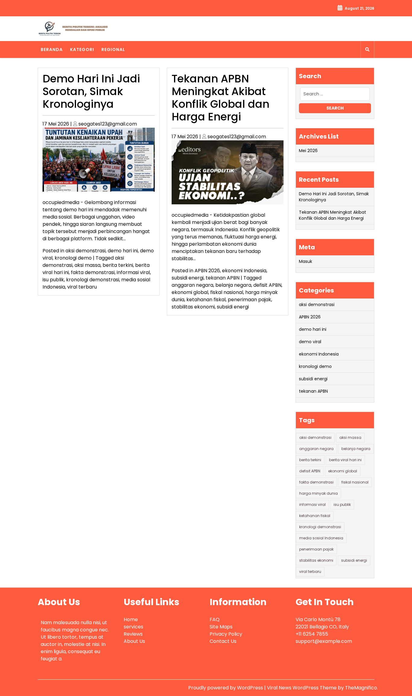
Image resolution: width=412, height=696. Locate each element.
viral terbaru (82, 286)
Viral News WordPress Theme (302, 687)
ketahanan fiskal (206, 299)
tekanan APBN (222, 277)
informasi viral (133, 272)
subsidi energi (188, 277)
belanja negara (233, 285)
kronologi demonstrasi (92, 279)
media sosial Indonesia (321, 538)
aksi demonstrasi (85, 250)
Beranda (52, 49)
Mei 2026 (308, 151)
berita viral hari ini (345, 459)
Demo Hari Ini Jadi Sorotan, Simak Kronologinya (91, 91)
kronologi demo (73, 257)
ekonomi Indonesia (244, 270)
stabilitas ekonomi (193, 306)
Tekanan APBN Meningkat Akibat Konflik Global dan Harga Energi (220, 97)
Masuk (305, 261)
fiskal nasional (226, 292)
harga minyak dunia (318, 493)
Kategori (82, 49)
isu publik (53, 279)
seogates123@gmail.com (107, 123)
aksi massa (87, 265)
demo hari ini (123, 250)
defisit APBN (267, 285)
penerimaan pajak (249, 299)
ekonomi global (190, 292)
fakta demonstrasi (93, 272)
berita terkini (118, 265)
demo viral (310, 342)
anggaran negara (192, 285)
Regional (113, 49)
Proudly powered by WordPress (226, 687)
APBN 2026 (207, 270)
